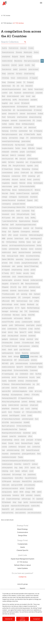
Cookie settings (22, 619)
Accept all (36, 619)
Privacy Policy (34, 7)
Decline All (8, 619)
